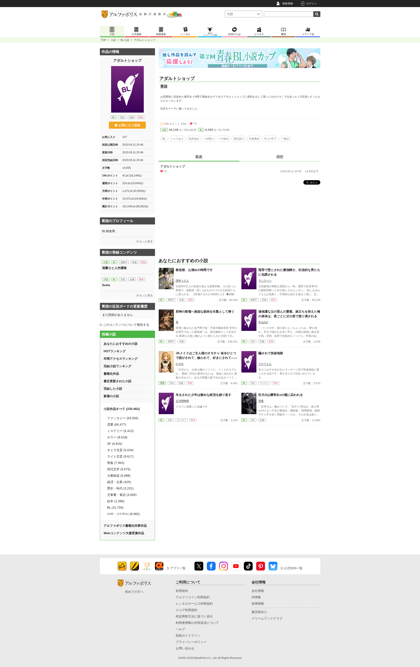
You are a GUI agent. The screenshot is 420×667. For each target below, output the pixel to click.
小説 (113, 40)
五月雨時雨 (182, 400)
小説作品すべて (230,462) (122, 409)
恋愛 (162, 383)
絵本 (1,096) (115, 501)
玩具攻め (194, 138)
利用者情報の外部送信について (197, 622)
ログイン (311, 3)
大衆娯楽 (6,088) (119, 475)
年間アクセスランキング (121, 358)
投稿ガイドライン (188, 635)
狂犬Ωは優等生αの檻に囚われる (280, 394)
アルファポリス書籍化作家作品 (125, 525)
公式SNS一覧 (293, 568)
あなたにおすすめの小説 (121, 343)
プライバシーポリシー (191, 642)
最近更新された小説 (117, 381)
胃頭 (163, 86)
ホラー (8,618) (117, 437)
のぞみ (180, 363)
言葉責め (254, 138)
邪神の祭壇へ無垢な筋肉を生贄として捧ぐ (205, 311)
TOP (103, 40)
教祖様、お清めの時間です (194, 270)
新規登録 (287, 3)
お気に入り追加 (129, 125)
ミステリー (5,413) (120, 431)
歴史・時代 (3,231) (120, 488)
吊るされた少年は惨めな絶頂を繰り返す (203, 394)
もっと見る (146, 241)
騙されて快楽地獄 (270, 353)
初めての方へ (134, 591)
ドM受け (209, 138)
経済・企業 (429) (119, 482)
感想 (279, 157)
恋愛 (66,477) (116, 424)
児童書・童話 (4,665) (122, 495)
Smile (106, 285)
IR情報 (256, 597)
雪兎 (261, 400)
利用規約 (182, 591)
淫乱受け (238, 138)
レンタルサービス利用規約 (194, 603)
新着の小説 (111, 396)
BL (201, 130)
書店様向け (259, 612)
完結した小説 (113, 388)
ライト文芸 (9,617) (120, 456)
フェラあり (177, 138)
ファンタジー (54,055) (122, 418)
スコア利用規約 (186, 610)
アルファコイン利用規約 (193, 597)
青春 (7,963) (115, 463)
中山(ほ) (263, 322)
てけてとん (265, 363)
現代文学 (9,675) (119, 469)
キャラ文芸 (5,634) (120, 450)
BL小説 (125, 40)
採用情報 (258, 603)
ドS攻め (224, 138)
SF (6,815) (114, 443)
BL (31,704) (115, 507)
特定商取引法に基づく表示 (194, 616)
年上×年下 (270, 138)
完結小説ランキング (117, 366)
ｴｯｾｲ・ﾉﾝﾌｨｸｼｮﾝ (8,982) (123, 514)
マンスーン (265, 280)
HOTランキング (115, 351)
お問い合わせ (185, 648)
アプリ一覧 (178, 568)
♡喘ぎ (285, 138)
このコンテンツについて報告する (126, 324)
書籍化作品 (111, 373)
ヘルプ (180, 629)
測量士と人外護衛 (114, 268)
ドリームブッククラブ (267, 618)
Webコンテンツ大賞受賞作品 (124, 533)
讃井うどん (182, 280)
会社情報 (258, 591)
